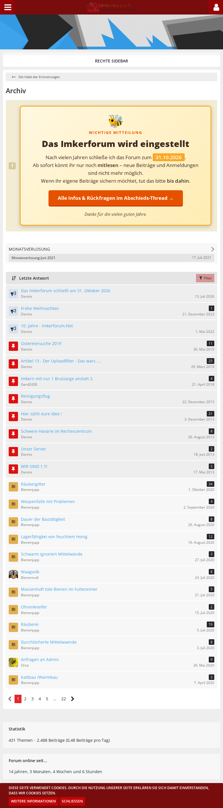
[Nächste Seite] (73, 699)
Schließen (72, 801)
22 (63, 698)
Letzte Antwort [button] (34, 278)
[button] (7, 7)
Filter (207, 278)
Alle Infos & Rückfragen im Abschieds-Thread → (116, 198)
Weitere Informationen (33, 801)
